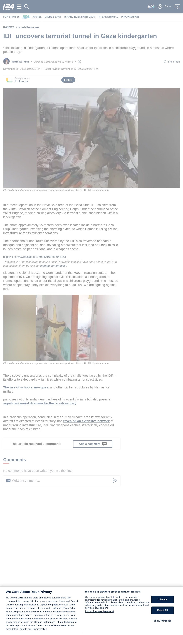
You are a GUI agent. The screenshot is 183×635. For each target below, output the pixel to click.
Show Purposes (162, 620)
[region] (91, 610)
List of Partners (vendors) (99, 611)
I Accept (162, 599)
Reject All (162, 610)
